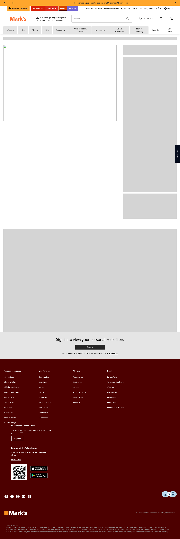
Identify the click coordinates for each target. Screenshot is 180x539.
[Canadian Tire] (38, 8)
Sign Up (17, 439)
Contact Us (8, 412)
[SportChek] (51, 8)
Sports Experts (44, 407)
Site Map (110, 387)
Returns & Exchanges (12, 392)
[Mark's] (62, 8)
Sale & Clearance (119, 30)
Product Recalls (10, 418)
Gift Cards (169, 30)
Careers (76, 387)
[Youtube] (23, 496)
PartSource (43, 397)
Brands (155, 30)
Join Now (113, 353)
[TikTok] (29, 496)
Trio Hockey (43, 412)
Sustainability (78, 397)
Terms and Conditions (115, 382)
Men (23, 30)
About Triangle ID (79, 392)
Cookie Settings (10, 423)
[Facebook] (6, 496)
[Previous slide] (4, 3)
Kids (47, 30)
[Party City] (72, 8)
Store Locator (9, 402)
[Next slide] (175, 3)
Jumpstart (77, 402)
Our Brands (77, 382)
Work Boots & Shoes (80, 30)
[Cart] (171, 18)
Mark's (41, 387)
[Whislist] (161, 18)
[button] (127, 18)
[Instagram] (18, 496)
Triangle (42, 392)
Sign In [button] (170, 8)
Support (127, 8)
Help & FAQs (9, 397)
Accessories (100, 30)
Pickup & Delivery (10, 382)
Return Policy (112, 402)
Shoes (35, 30)
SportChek (43, 382)
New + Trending (139, 30)
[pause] (12, 3)
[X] (12, 496)
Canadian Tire (44, 377)
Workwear (60, 30)
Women (10, 30)
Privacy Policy (112, 377)
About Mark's (78, 377)
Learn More (123, 3)
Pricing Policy (112, 397)
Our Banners (44, 418)
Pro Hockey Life (44, 402)
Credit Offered (95, 8)
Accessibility (112, 392)
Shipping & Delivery (11, 387)
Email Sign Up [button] (113, 8)
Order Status (147, 18)
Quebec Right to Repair (115, 407)
